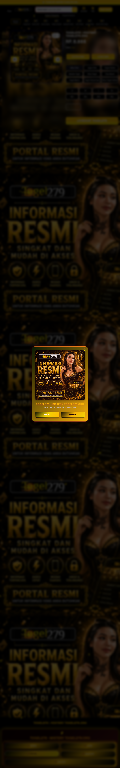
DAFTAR (73, 415)
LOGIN (47, 415)
